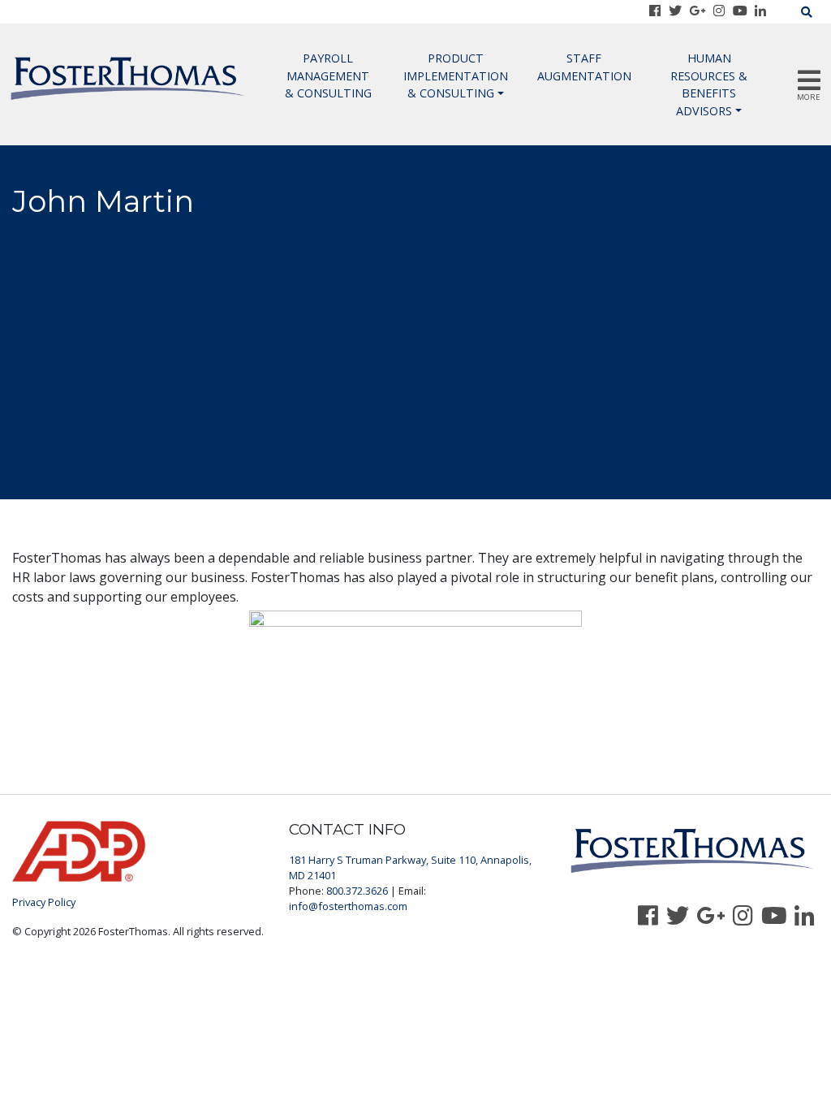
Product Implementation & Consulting (455, 75)
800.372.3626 (357, 890)
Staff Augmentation (584, 67)
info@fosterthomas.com (348, 906)
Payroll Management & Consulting (328, 75)
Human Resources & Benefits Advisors (708, 84)
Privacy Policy (43, 902)
